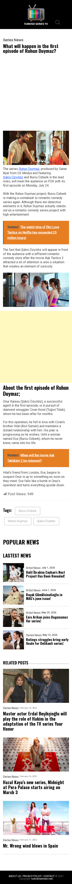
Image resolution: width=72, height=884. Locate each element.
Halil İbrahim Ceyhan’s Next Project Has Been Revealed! (45, 574)
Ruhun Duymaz (29, 169)
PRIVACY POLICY (32, 876)
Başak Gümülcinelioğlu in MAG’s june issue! (44, 596)
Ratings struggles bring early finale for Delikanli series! (47, 641)
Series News (13, 40)
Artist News (33, 568)
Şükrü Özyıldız (13, 177)
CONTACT (49, 876)
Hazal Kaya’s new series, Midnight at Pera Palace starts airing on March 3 (33, 787)
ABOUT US (15, 876)
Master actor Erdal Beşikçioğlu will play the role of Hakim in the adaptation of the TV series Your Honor (35, 721)
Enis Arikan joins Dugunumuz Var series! (47, 619)
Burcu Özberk (27, 511)
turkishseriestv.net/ (42, 878)
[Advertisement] (36, 93)
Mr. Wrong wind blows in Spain (30, 845)
